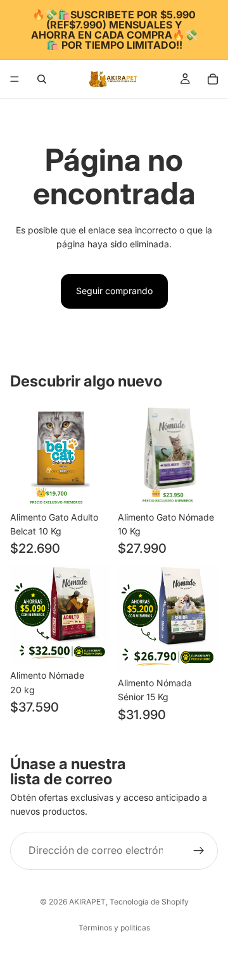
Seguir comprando (114, 290)
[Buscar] (42, 79)
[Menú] (14, 79)
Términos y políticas (114, 927)
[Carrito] (213, 79)
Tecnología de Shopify (149, 901)
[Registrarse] (199, 850)
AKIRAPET (87, 901)
